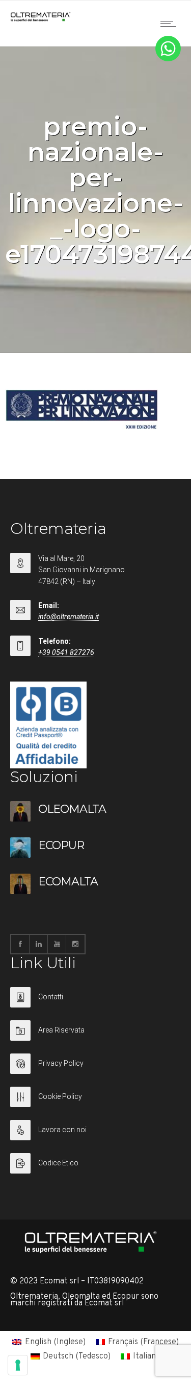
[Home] (40, 19)
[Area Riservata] (95, 1036)
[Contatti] (95, 1003)
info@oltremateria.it (68, 617)
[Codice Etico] (95, 1163)
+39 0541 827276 (66, 652)
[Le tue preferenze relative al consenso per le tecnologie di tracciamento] (18, 1365)
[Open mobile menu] (170, 23)
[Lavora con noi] (95, 1136)
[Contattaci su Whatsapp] (168, 59)
